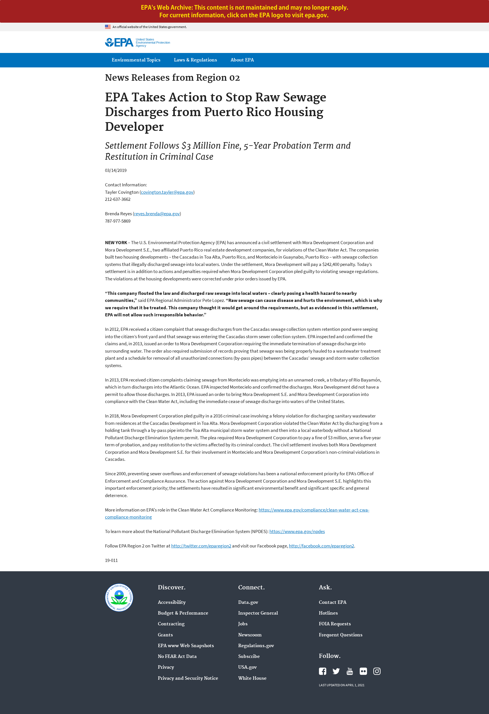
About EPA (242, 60)
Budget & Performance (183, 613)
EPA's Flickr (363, 671)
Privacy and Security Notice (188, 678)
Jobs (243, 624)
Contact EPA (332, 602)
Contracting (171, 624)
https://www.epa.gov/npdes (297, 531)
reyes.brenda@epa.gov (157, 213)
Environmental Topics (136, 60)
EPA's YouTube (349, 671)
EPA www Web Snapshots (186, 646)
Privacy (166, 667)
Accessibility (172, 602)
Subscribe (249, 656)
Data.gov (248, 602)
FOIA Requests (335, 624)
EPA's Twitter (336, 671)
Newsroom (250, 635)
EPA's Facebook (322, 671)
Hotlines (328, 613)
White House (252, 678)
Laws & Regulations (195, 60)
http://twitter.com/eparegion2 (201, 546)
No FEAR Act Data (177, 656)
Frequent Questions (341, 635)
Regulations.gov (256, 646)
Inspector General (258, 613)
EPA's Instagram (377, 671)
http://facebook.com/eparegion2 (321, 546)
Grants (165, 635)
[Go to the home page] (119, 42)
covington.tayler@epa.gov (167, 192)
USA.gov (247, 667)
